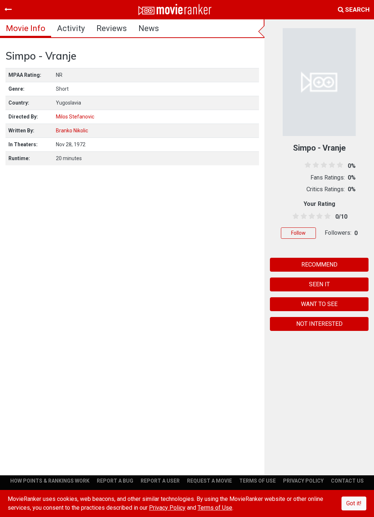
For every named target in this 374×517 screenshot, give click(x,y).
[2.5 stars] (310, 216)
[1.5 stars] (302, 216)
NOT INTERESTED (319, 323)
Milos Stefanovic (75, 117)
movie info (25, 28)
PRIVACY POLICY (303, 481)
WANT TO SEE (319, 304)
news (148, 28)
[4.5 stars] (326, 216)
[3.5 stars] (318, 216)
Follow (298, 233)
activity (71, 28)
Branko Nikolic (72, 130)
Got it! (354, 503)
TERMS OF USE (257, 481)
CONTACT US (347, 481)
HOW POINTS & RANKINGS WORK (49, 481)
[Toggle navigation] (8, 9)
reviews (111, 28)
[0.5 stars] (294, 216)
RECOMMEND (319, 264)
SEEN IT (319, 284)
